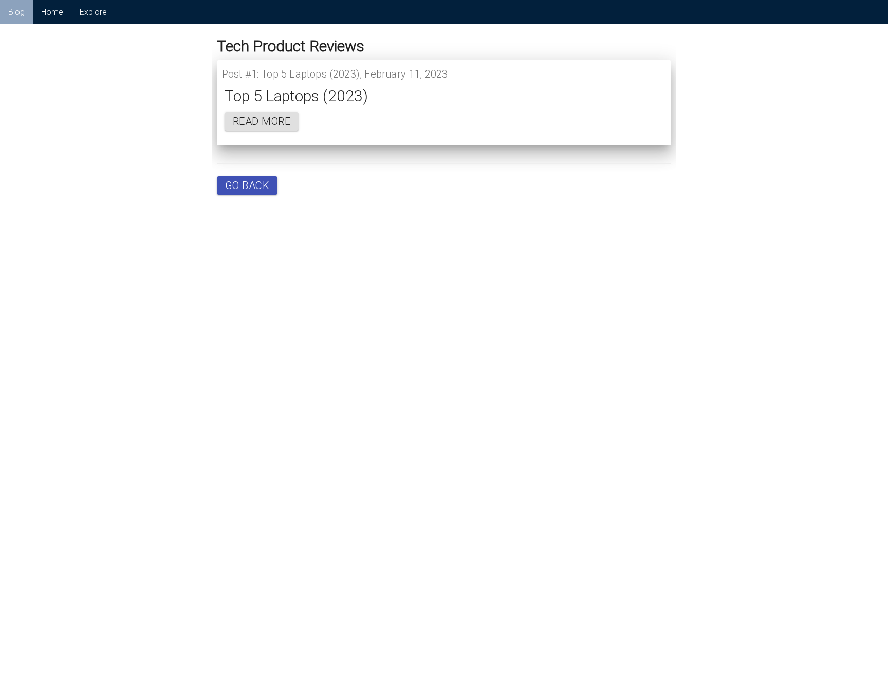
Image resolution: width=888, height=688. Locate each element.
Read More (262, 121)
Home (52, 12)
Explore (93, 12)
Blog (16, 12)
